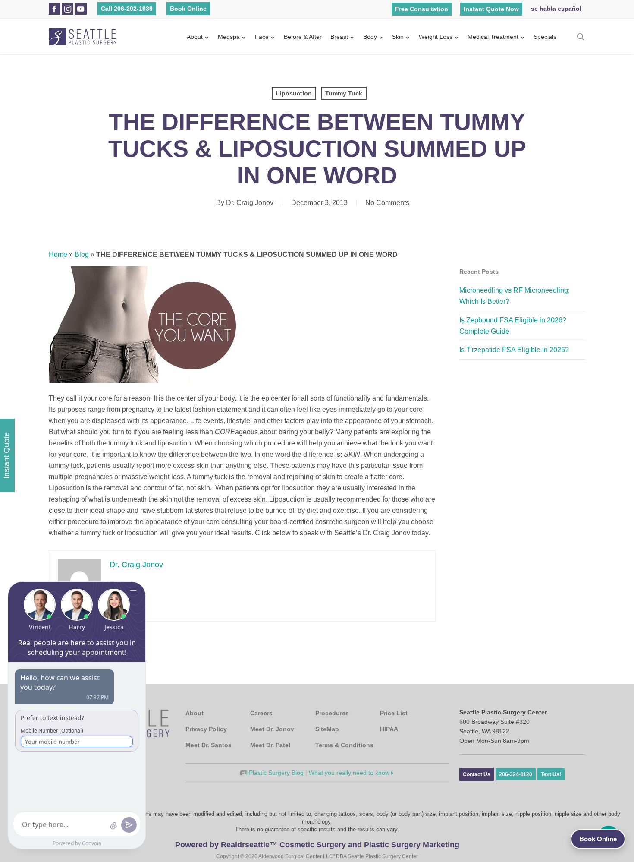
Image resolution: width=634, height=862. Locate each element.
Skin (398, 36)
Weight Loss (435, 36)
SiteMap (327, 729)
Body (370, 36)
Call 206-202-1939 (127, 8)
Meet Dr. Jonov (272, 729)
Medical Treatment (493, 36)
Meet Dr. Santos (208, 745)
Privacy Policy (206, 729)
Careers (261, 713)
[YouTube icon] (80, 9)
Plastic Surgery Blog (275, 772)
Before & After (303, 36)
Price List (394, 713)
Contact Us (476, 774)
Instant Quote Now (491, 9)
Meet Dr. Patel (270, 745)
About (195, 36)
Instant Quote (6, 455)
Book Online (188, 8)
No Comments (387, 202)
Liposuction (294, 93)
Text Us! (551, 774)
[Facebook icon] (54, 9)
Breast (339, 36)
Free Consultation (421, 9)
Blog (82, 254)
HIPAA (389, 729)
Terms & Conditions (344, 745)
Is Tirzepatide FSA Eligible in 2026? (514, 350)
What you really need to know (350, 772)
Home (58, 254)
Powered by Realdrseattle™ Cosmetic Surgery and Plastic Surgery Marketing (317, 844)
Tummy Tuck (343, 93)
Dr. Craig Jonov (249, 202)
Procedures (332, 713)
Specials (545, 36)
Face (262, 36)
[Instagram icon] (67, 9)
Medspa (229, 36)
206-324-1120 (515, 774)
